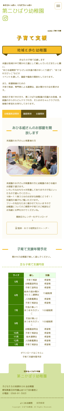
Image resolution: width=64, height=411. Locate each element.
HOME (50, 31)
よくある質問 (26, 403)
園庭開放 (27, 113)
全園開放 (40, 113)
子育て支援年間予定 (31, 356)
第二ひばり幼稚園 (23, 10)
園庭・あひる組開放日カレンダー (33, 228)
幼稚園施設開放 (11, 113)
